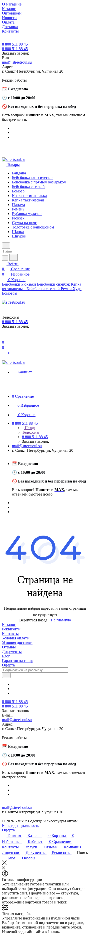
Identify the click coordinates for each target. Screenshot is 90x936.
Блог (6, 656)
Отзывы (9, 647)
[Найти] (13, 257)
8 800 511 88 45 (15, 44)
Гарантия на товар (17, 660)
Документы (12, 651)
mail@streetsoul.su (17, 62)
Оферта (8, 665)
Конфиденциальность (20, 825)
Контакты (10, 633)
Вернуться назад (33, 620)
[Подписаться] (6, 675)
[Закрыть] (4, 863)
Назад (29, 428)
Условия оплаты (16, 638)
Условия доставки (17, 642)
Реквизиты (11, 629)
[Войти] (4, 337)
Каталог (9, 624)
